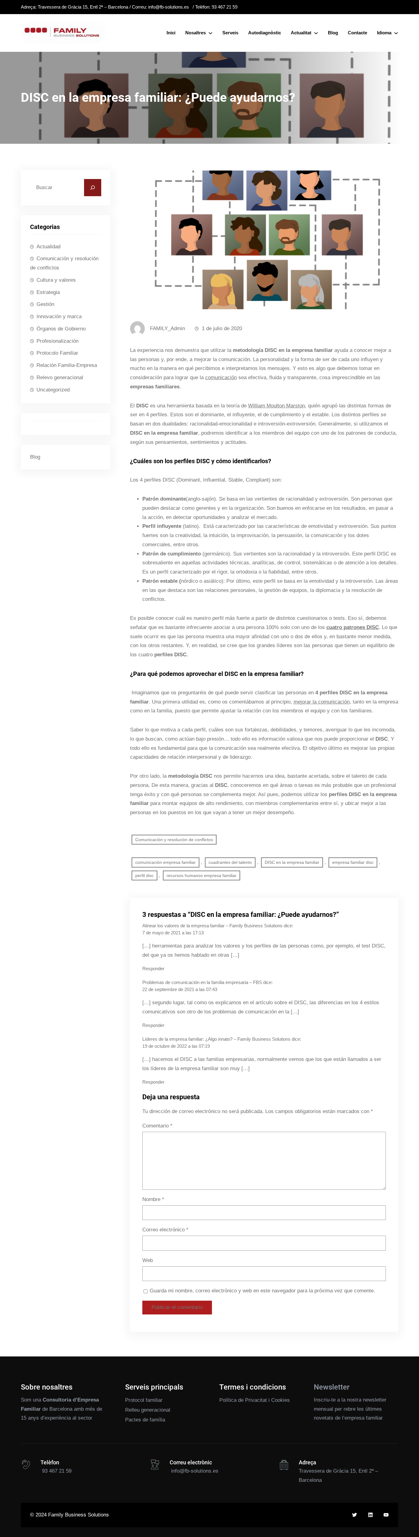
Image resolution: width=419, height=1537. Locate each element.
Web (147, 1260)
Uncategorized (53, 390)
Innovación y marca (59, 316)
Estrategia (48, 292)
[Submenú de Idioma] (396, 33)
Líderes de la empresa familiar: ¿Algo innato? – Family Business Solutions (216, 1039)
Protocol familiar (144, 1400)
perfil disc (144, 875)
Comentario (157, 1126)
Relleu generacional (147, 1410)
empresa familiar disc (353, 862)
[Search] (92, 187)
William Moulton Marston (276, 406)
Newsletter (331, 1387)
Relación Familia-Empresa (67, 365)
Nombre (153, 1199)
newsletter (374, 1400)
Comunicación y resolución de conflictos (64, 263)
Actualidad (48, 247)
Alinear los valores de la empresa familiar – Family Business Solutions (212, 925)
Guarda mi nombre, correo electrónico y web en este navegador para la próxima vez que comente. (262, 1291)
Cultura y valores (56, 280)
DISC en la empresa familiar (292, 862)
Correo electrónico (165, 1230)
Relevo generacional (60, 377)
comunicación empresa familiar (165, 862)
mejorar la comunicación (322, 702)
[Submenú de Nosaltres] (210, 33)
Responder (153, 968)
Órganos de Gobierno (61, 329)
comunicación (221, 377)
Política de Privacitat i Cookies (254, 1400)
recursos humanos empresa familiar (201, 875)
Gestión (45, 304)
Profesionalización (58, 341)
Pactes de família (145, 1420)
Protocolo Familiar (57, 353)
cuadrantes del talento (230, 862)
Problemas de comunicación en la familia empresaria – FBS (202, 982)
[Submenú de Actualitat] (316, 33)
